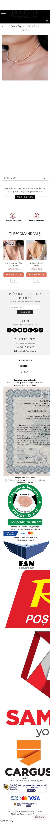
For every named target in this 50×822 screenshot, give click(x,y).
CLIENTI (24, 366)
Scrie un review (25, 197)
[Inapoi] (2, 27)
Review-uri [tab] (9, 178)
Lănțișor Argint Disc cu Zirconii (13, 264)
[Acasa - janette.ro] (25, 14)
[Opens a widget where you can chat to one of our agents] (39, 817)
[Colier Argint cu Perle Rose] (25, 57)
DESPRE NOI (24, 360)
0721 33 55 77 (26, 347)
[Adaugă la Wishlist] (13, 280)
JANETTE (25, 30)
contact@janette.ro (26, 350)
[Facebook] (9, 330)
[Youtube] (19, 330)
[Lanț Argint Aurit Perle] (36, 250)
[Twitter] (25, 330)
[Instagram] (40, 330)
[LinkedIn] (30, 330)
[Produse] (3, 13)
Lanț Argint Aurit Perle (36, 264)
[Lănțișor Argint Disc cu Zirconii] (13, 250)
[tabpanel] (25, 57)
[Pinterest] (14, 330)
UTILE (24, 371)
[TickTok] (35, 330)
